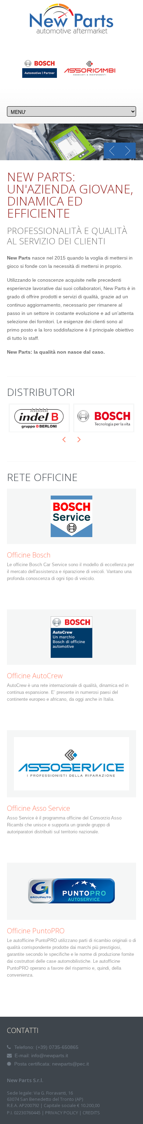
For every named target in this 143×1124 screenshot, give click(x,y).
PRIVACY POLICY (61, 1113)
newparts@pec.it (70, 1064)
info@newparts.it (49, 1055)
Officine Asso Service (38, 808)
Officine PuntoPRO (36, 930)
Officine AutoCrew (34, 675)
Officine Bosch (29, 555)
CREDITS (91, 1113)
